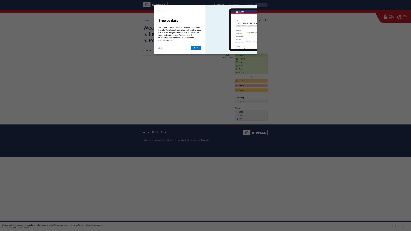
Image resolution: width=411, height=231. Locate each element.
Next (196, 48)
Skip (160, 48)
